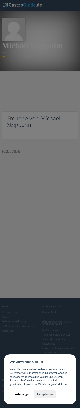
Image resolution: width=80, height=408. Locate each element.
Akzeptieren (45, 394)
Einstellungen (21, 394)
